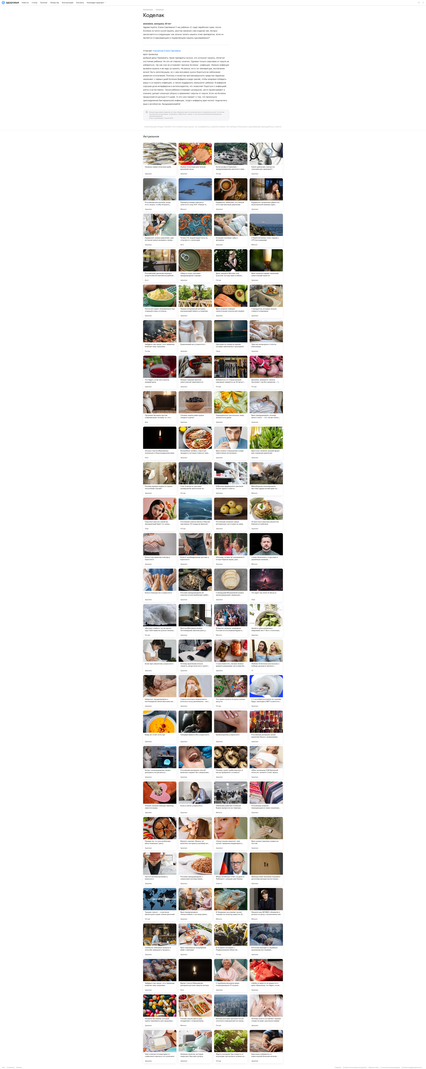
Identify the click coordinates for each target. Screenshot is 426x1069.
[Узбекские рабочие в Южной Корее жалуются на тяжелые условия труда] (230, 798)
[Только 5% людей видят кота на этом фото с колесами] (195, 230)
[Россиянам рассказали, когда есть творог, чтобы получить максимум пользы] (159, 194)
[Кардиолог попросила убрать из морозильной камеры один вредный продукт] (266, 194)
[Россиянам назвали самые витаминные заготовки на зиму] (230, 514)
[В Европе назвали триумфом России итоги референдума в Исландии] (230, 620)
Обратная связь (373, 1067)
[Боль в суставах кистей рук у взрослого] (159, 549)
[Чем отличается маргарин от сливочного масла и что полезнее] (159, 1046)
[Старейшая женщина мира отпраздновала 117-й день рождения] (230, 975)
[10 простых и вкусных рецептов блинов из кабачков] (266, 514)
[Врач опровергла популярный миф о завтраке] (195, 940)
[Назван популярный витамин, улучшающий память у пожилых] (195, 301)
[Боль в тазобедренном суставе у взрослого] (195, 549)
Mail (3, 1067)
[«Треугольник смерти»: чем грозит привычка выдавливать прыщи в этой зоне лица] (230, 833)
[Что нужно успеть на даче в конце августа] (230, 691)
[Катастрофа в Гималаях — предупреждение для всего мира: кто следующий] (230, 159)
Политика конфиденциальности (412, 1067)
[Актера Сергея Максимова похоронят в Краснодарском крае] (159, 443)
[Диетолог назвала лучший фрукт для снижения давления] (266, 443)
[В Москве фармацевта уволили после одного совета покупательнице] (230, 478)
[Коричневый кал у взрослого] (195, 336)
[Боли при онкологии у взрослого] (159, 656)
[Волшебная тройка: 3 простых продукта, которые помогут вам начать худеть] (195, 443)
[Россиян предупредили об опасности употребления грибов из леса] (195, 585)
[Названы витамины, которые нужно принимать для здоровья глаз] (159, 1011)
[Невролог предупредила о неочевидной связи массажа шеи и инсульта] (159, 691)
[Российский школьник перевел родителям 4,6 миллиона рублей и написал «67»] (159, 265)
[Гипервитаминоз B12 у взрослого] (195, 727)
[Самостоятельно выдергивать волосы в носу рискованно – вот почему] (195, 691)
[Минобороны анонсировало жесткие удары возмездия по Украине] (266, 478)
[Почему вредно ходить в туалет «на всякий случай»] (159, 478)
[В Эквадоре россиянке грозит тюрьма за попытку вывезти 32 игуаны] (230, 904)
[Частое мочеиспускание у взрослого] (159, 869)
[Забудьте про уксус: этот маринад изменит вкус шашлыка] (159, 336)
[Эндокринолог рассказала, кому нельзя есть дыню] (230, 407)
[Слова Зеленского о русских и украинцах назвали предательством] (266, 549)
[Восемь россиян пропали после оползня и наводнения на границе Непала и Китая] (230, 1011)
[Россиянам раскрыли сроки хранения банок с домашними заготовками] (266, 727)
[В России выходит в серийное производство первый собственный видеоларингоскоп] (266, 940)
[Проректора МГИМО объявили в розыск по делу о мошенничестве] (266, 904)
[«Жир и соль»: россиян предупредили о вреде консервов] (195, 265)
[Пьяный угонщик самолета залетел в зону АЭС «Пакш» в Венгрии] (195, 194)
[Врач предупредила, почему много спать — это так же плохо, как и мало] (266, 407)
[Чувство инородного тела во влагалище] (266, 336)
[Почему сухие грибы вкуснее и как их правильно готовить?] (230, 762)
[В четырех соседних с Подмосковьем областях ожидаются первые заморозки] (230, 940)
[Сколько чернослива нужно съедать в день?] (195, 407)
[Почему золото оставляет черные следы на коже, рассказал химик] (266, 1011)
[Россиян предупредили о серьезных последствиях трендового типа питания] (195, 869)
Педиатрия (160, 9)
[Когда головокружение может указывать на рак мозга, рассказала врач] (159, 762)
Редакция (338, 1067)
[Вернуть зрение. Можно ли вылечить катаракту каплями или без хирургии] (195, 833)
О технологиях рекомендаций (390, 1067)
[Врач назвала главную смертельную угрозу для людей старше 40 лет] (230, 301)
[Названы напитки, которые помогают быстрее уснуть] (195, 1046)
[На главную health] (12, 2)
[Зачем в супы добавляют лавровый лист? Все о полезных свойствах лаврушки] (266, 620)
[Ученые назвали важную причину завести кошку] (159, 798)
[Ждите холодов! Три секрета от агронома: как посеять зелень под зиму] (230, 1046)
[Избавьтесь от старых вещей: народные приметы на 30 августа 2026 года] (230, 372)
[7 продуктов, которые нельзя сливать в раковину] (266, 301)
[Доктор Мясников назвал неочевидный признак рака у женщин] (195, 620)
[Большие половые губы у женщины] (230, 230)
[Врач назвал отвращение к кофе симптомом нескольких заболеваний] (230, 443)
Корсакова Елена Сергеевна (167, 51)
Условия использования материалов (355, 1067)
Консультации (148, 9)
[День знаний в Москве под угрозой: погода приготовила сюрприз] (230, 265)
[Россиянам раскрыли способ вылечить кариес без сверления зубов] (195, 762)
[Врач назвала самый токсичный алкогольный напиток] (266, 265)
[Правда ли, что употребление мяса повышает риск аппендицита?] (159, 833)
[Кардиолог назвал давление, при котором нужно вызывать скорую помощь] (159, 230)
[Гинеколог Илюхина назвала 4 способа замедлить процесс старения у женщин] (159, 940)
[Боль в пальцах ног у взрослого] (159, 585)
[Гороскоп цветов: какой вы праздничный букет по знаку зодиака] (159, 514)
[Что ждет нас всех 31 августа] (266, 585)
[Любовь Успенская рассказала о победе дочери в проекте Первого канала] (266, 656)
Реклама (19, 1067)
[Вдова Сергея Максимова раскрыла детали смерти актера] (195, 975)
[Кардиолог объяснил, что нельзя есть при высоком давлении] (230, 194)
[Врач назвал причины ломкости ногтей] (266, 833)
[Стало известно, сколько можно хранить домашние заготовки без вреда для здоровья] (230, 656)
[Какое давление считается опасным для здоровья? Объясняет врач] (266, 159)
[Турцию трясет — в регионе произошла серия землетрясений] (159, 904)
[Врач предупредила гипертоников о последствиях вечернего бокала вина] (195, 904)
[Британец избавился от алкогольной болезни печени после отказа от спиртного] (266, 1046)
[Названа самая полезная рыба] (159, 159)
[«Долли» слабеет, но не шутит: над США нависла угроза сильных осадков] (159, 620)
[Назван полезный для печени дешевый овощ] (195, 159)
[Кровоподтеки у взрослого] (230, 727)
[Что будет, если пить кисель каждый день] (159, 372)
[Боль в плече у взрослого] (195, 798)
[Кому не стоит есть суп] (159, 727)
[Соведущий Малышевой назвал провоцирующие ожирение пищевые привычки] (230, 585)
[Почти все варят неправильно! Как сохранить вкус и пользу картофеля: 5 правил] (159, 301)
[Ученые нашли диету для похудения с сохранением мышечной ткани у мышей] (195, 1011)
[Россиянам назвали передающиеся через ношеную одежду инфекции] (266, 798)
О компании (10, 1067)
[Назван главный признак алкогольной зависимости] (195, 372)
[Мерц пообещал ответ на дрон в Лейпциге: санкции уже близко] (230, 869)
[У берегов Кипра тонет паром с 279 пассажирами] (266, 230)
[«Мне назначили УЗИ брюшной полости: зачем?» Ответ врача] (266, 762)
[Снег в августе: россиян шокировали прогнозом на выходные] (195, 478)
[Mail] (3, 2)
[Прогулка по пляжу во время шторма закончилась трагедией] (230, 336)
